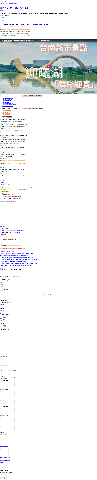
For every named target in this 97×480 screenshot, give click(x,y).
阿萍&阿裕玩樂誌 (3, 270)
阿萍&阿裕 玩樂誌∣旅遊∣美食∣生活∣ (15, 8)
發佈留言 (2, 290)
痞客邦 (10, 276)
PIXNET (41, 465)
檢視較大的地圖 (2, 226)
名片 (3, 20)
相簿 (3, 17)
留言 (13, 276)
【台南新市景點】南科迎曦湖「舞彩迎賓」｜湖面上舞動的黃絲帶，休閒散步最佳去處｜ (26, 24)
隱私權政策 (54, 465)
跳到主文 (2, 10)
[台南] (8, 280)
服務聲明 (58, 465)
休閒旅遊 (8, 15)
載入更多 (2, 284)
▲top (1, 282)
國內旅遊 (8, 279)
